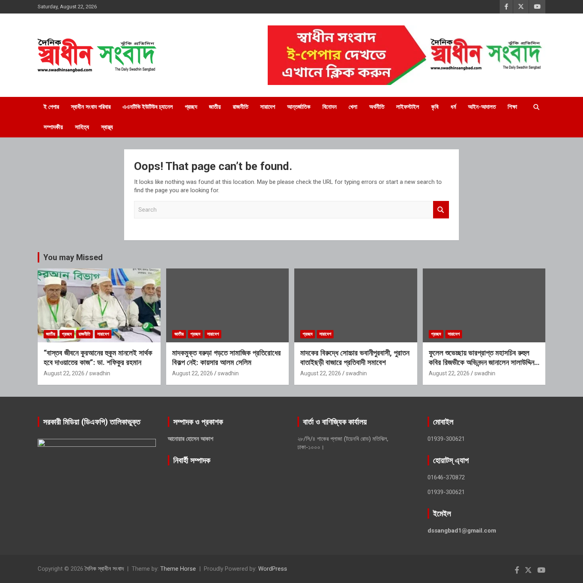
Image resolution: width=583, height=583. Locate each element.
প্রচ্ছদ (191, 106)
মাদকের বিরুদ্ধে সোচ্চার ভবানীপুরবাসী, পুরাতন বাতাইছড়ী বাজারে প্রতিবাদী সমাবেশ (354, 357)
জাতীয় (215, 106)
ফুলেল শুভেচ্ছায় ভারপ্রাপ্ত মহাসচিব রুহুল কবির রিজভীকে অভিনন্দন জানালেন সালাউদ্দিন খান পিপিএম (481, 362)
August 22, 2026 (64, 373)
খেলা (353, 106)
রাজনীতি (240, 106)
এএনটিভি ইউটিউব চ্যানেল (148, 106)
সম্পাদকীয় (53, 127)
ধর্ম (453, 106)
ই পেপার (51, 106)
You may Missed (73, 257)
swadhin (99, 373)
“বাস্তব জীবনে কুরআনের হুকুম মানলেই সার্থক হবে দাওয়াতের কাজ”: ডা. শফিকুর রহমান (98, 357)
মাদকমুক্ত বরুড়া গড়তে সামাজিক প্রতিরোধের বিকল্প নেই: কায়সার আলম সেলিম (226, 357)
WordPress (272, 568)
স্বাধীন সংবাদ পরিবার (91, 106)
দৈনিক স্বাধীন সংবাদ (104, 568)
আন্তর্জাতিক (299, 106)
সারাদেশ (267, 106)
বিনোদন (329, 106)
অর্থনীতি (376, 106)
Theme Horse (178, 568)
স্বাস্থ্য (107, 127)
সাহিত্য (82, 127)
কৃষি (435, 106)
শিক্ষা (512, 106)
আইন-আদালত (482, 106)
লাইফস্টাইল (407, 106)
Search (441, 210)
